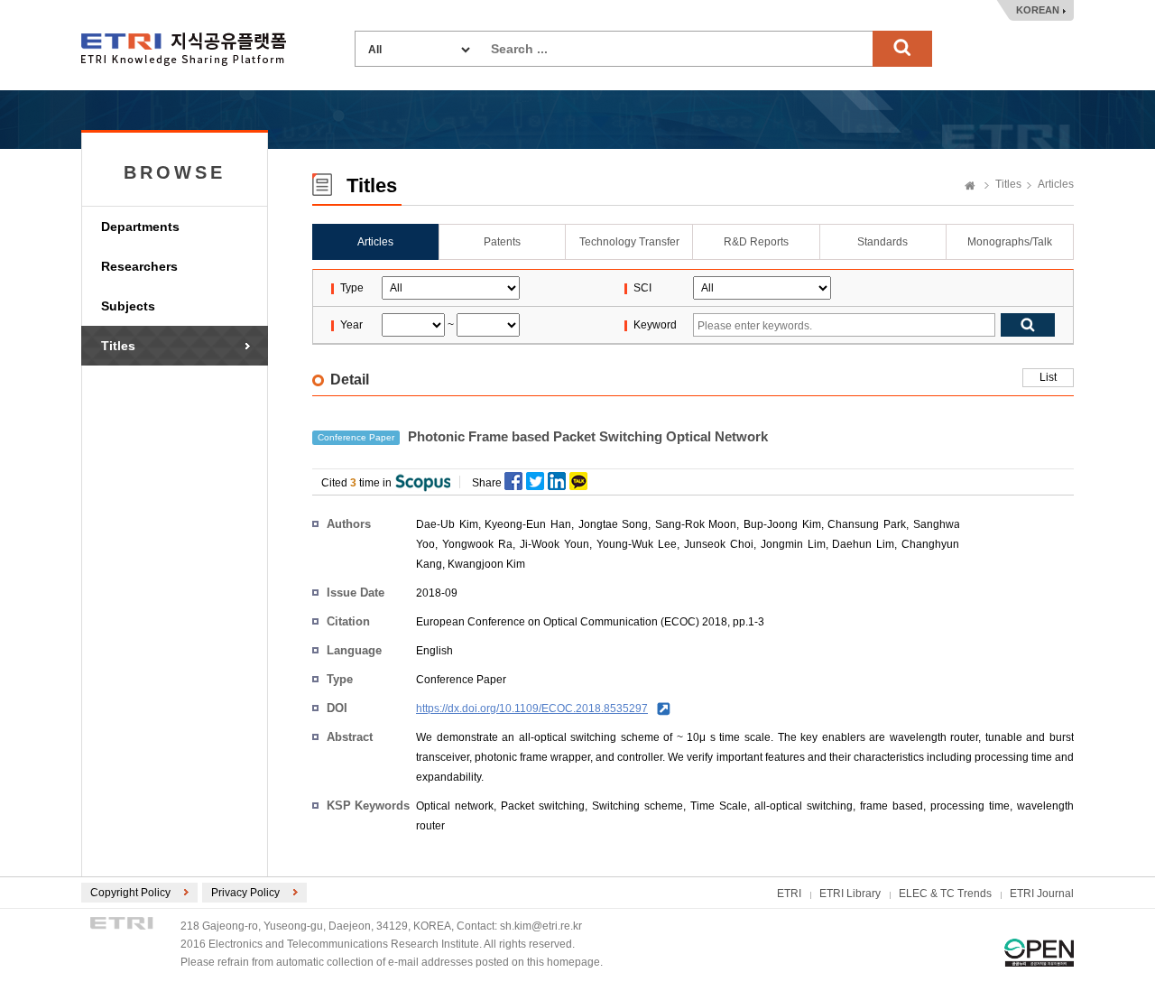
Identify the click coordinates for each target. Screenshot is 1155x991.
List (1048, 377)
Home (970, 187)
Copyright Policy (130, 892)
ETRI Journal (1042, 893)
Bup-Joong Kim (782, 524)
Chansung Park (866, 524)
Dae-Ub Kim (447, 524)
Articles (1056, 184)
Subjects (128, 306)
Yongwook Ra (477, 544)
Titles (118, 345)
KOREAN (1037, 10)
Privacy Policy (245, 892)
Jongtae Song (613, 524)
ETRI (789, 893)
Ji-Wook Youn (554, 544)
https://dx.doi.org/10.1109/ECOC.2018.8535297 (532, 708)
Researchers (139, 266)
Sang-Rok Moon (696, 524)
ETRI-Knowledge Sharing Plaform (183, 49)
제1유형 (1039, 953)
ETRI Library (850, 893)
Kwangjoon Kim (486, 564)
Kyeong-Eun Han (528, 524)
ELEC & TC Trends (945, 893)
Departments (140, 226)
